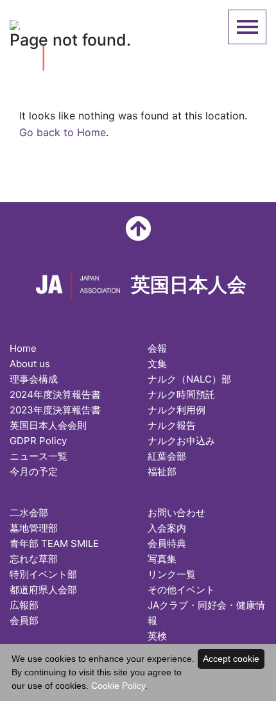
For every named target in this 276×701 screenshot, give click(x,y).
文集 (157, 364)
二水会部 (29, 512)
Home (23, 348)
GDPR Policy (38, 441)
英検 (157, 636)
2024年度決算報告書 (55, 394)
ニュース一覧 (38, 456)
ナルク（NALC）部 (189, 379)
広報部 (24, 605)
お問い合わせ (176, 512)
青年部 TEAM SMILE (54, 543)
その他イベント (181, 590)
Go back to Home (62, 132)
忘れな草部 (34, 559)
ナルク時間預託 (181, 394)
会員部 (24, 620)
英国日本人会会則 (48, 425)
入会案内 (167, 528)
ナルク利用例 (176, 410)
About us (30, 364)
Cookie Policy (118, 685)
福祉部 (162, 471)
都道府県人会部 (43, 590)
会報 (157, 348)
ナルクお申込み (181, 441)
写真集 (162, 559)
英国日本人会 (75, 22)
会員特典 (167, 543)
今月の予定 (34, 471)
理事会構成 (34, 379)
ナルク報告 (172, 425)
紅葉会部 (167, 456)
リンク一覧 (172, 574)
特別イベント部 (43, 574)
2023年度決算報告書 (55, 410)
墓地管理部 (34, 528)
